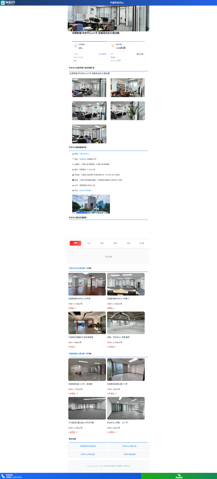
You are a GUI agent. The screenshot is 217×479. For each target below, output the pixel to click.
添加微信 (179, 477)
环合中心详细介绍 (129, 446)
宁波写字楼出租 (129, 454)
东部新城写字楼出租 (88, 446)
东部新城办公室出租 (77, 354)
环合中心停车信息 (88, 454)
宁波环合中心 (117, 3)
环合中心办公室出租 (77, 268)
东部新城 (82, 159)
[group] (108, 15)
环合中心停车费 (85, 190)
